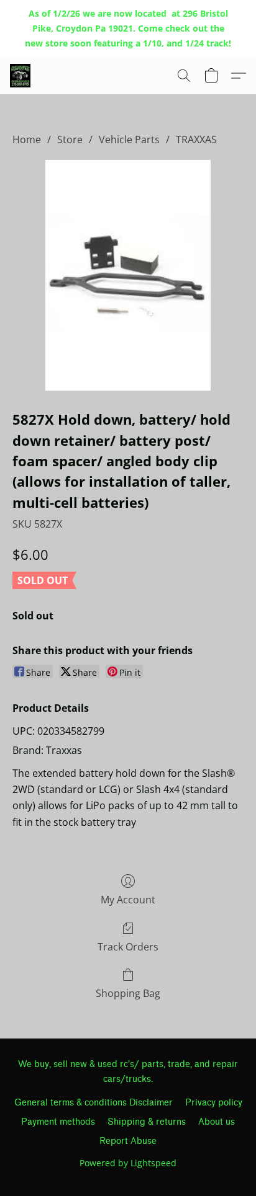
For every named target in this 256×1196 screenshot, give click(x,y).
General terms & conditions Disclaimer (93, 1102)
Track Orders (128, 947)
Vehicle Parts (129, 139)
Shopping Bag (128, 993)
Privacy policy (213, 1102)
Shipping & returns (146, 1122)
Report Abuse (128, 1141)
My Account (128, 899)
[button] (21, 75)
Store (70, 139)
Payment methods (58, 1122)
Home (26, 139)
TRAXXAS (196, 139)
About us (216, 1122)
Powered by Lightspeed (128, 1163)
